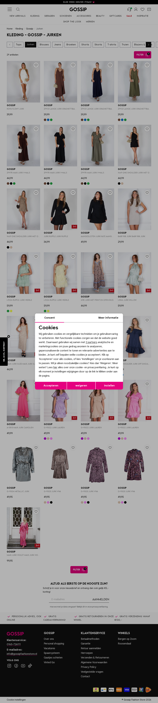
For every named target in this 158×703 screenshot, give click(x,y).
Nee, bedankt (59, 377)
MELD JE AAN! (59, 371)
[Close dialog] (135, 317)
